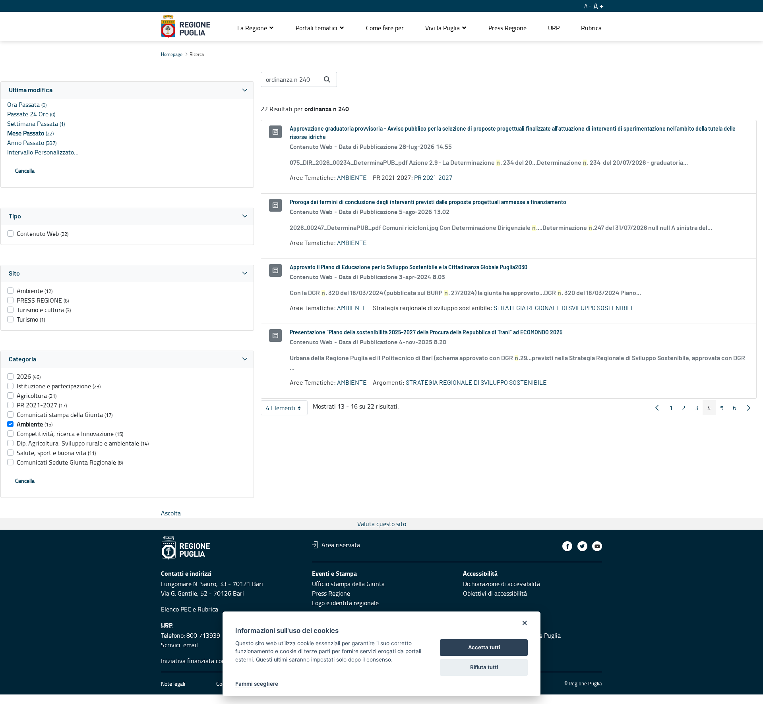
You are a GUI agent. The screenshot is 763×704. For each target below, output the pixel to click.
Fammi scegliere (256, 684)
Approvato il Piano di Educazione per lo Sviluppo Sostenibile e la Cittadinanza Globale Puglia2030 (408, 267)
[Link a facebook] (567, 546)
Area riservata (340, 544)
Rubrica (208, 609)
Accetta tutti (484, 647)
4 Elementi (287, 409)
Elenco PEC (176, 609)
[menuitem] (385, 28)
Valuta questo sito (381, 523)
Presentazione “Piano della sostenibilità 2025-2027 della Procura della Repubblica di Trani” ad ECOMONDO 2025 (426, 333)
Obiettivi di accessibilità (495, 593)
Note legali (173, 683)
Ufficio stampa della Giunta (348, 583)
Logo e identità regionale (345, 602)
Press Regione (331, 593)
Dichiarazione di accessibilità (501, 583)
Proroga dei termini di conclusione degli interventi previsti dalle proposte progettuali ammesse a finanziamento (428, 202)
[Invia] (327, 79)
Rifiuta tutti (484, 667)
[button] (255, 28)
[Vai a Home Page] (185, 26)
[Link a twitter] (582, 546)
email (190, 644)
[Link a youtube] (597, 546)
